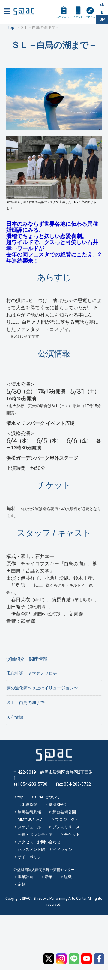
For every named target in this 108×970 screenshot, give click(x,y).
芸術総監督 (27, 804)
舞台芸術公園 (64, 812)
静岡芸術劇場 (29, 812)
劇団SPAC (57, 804)
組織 (68, 877)
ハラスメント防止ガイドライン (45, 849)
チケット (78, 16)
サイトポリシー (31, 857)
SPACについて (47, 797)
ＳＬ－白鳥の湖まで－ (28, 702)
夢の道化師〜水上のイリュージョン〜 (42, 688)
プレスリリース (66, 827)
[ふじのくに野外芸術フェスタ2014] (54, 196)
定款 (22, 884)
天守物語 (15, 717)
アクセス (90, 16)
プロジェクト (67, 819)
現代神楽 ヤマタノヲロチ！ (34, 673)
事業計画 (25, 877)
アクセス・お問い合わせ (39, 842)
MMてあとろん (31, 819)
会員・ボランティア (35, 834)
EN (102, 4)
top (21, 797)
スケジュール (63, 16)
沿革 (48, 877)
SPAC (24, 12)
